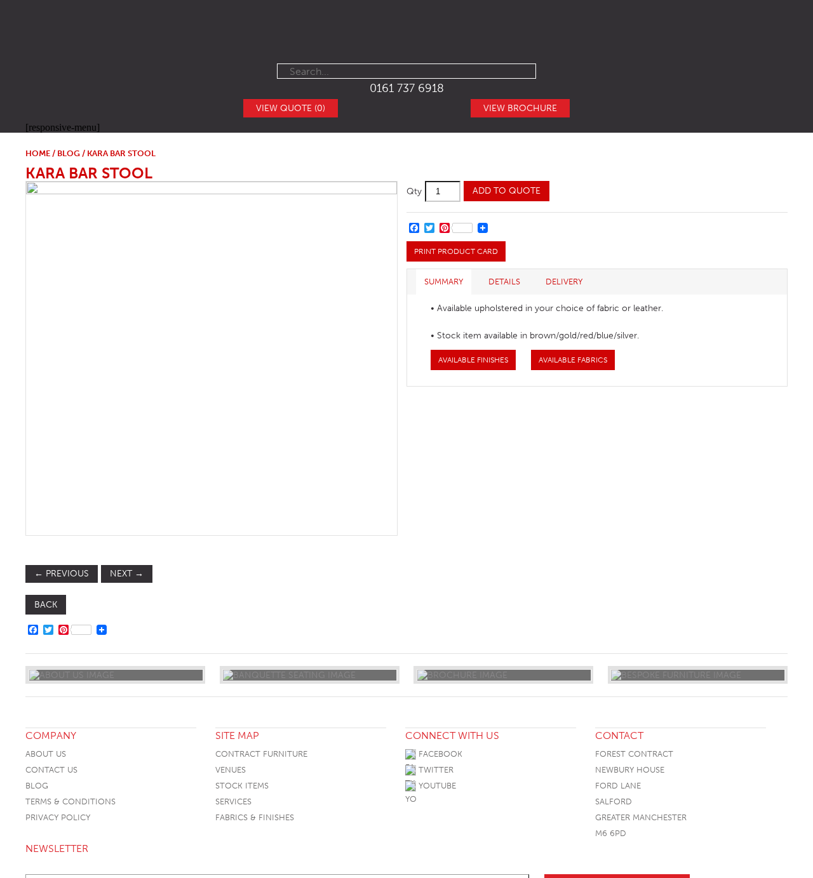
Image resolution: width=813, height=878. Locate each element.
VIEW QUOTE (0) (290, 108)
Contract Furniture (261, 754)
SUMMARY (443, 281)
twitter (435, 770)
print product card (456, 251)
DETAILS (504, 281)
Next (127, 573)
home (37, 153)
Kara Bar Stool (88, 173)
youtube (436, 785)
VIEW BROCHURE (520, 108)
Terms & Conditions (70, 801)
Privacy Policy (57, 817)
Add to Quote (507, 190)
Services (233, 801)
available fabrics (573, 360)
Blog (36, 785)
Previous (61, 573)
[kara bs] (210, 358)
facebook (439, 754)
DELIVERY (564, 281)
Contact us (51, 770)
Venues (230, 770)
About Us (45, 754)
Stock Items (242, 785)
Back (45, 604)
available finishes (473, 360)
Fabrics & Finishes (254, 817)
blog (68, 153)
